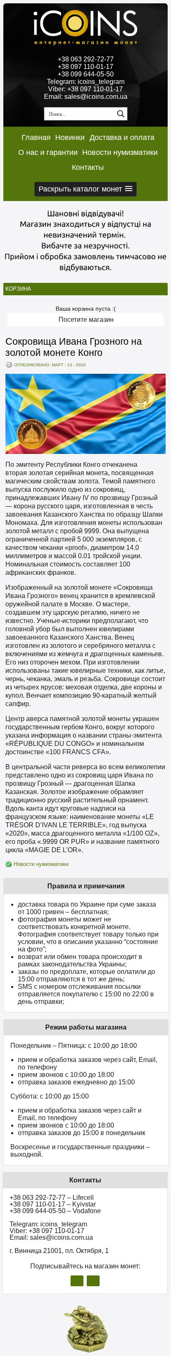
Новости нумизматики (120, 152)
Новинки (70, 137)
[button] (85, 189)
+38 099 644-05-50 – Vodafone (55, 1210)
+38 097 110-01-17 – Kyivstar (53, 1204)
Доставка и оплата (122, 137)
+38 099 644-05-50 (86, 74)
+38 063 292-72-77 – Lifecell (52, 1197)
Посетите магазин (86, 319)
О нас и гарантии (48, 152)
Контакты (88, 167)
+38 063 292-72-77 (86, 59)
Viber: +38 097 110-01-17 (85, 89)
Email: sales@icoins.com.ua (85, 96)
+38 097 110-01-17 (85, 66)
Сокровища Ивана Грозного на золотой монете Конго (73, 347)
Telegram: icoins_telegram (86, 81)
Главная (36, 137)
